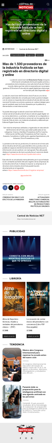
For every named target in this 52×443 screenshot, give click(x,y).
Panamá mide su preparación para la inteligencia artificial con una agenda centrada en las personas (34, 392)
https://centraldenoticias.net (26, 219)
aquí (47, 90)
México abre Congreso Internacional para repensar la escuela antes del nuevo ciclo (34, 354)
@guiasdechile (26, 175)
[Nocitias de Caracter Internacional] (26, 7)
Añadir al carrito (9, 336)
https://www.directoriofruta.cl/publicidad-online (23, 154)
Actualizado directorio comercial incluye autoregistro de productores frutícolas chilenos (39, 202)
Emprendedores (16, 20)
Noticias (38, 20)
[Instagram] (26, 438)
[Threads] (32, 438)
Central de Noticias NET (28, 49)
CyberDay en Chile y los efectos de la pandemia (13, 198)
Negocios (29, 20)
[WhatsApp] (22, 187)
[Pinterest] (16, 187)
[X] (10, 187)
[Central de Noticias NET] (9, 218)
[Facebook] (5, 187)
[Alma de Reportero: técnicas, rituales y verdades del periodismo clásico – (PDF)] (14, 299)
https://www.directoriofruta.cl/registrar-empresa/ (26, 170)
